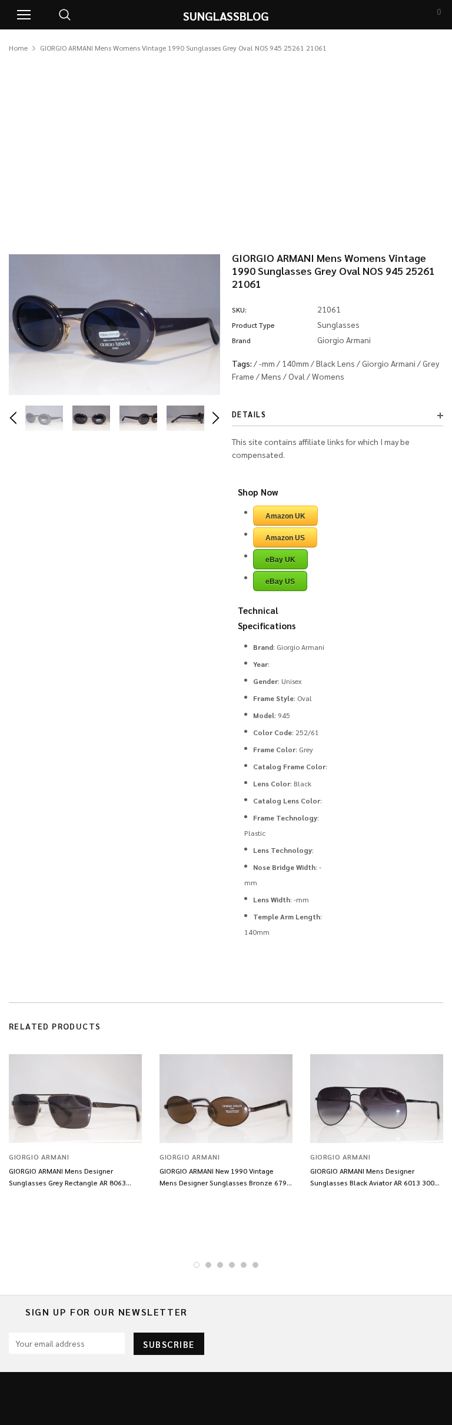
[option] (114, 324)
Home (18, 47)
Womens (328, 376)
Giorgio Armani (389, 363)
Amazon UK (285, 516)
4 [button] (232, 1265)
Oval (296, 376)
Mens (271, 376)
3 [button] (220, 1265)
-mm (267, 363)
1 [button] (197, 1265)
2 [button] (208, 1265)
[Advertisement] (226, 142)
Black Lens (335, 363)
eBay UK (280, 560)
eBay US (280, 581)
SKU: (239, 309)
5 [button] (244, 1265)
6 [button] (255, 1265)
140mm (295, 363)
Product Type (253, 325)
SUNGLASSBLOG (226, 16)
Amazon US (285, 538)
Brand (241, 340)
